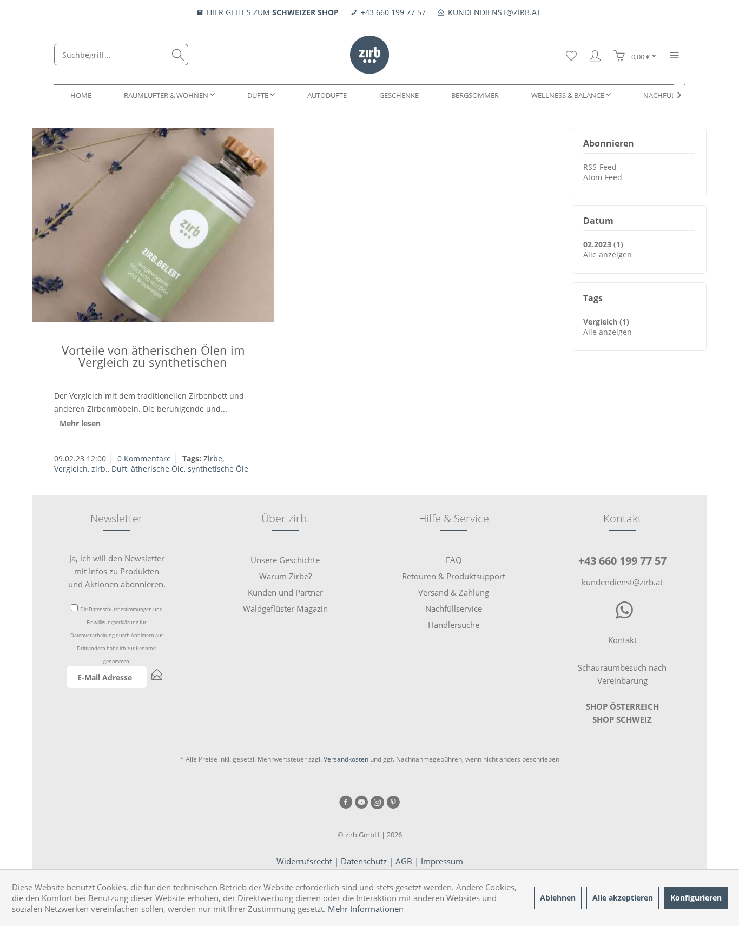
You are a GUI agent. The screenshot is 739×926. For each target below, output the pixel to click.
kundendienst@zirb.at (622, 582)
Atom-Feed (602, 177)
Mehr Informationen (366, 908)
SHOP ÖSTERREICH (622, 706)
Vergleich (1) (606, 321)
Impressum (442, 861)
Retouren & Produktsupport (453, 576)
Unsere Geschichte (285, 559)
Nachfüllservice (453, 608)
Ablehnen (558, 897)
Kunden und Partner (285, 592)
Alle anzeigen (607, 254)
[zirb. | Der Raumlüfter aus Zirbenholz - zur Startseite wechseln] (369, 55)
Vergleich (71, 469)
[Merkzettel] (571, 54)
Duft (119, 469)
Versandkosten (346, 759)
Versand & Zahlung (453, 592)
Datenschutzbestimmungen (120, 609)
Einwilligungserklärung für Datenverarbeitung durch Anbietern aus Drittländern (116, 635)
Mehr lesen (80, 423)
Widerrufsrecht (304, 861)
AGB (403, 861)
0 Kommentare (144, 458)
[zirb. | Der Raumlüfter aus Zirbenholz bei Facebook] (346, 803)
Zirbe (212, 458)
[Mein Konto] (595, 54)
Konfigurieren (696, 897)
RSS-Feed (600, 167)
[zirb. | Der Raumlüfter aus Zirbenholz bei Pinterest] (393, 803)
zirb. (99, 469)
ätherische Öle (157, 469)
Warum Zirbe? (285, 576)
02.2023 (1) (603, 244)
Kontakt (622, 639)
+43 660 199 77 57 (622, 560)
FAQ (454, 559)
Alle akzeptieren (622, 897)
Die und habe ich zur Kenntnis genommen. (116, 635)
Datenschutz (364, 861)
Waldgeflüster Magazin (285, 608)
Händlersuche (453, 624)
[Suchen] (178, 54)
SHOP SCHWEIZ (622, 719)
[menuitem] (121, 54)
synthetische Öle (218, 469)
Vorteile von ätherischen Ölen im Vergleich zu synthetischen (153, 356)
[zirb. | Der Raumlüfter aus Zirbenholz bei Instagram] (377, 803)
